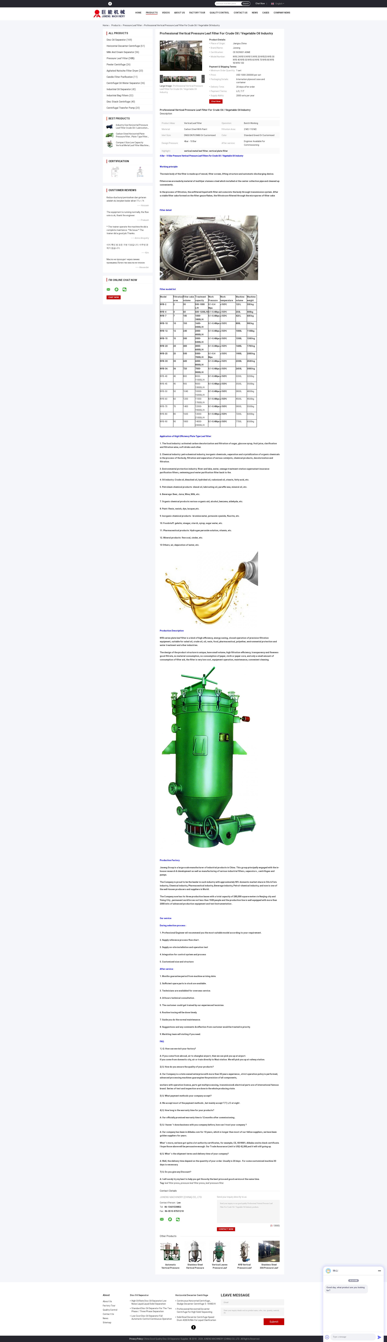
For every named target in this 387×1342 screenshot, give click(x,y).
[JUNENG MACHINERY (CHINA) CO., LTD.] (109, 13)
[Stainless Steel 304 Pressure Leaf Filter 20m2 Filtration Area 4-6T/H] (269, 1251)
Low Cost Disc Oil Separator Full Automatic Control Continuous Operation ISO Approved (152, 1318)
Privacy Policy (136, 1339)
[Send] (379, 1337)
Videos (166, 12)
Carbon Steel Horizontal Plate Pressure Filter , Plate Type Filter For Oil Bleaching (131, 137)
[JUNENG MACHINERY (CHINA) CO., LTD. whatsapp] (118, 289)
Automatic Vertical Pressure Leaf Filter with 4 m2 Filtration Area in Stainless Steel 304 (170, 1266)
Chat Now (260, 3)
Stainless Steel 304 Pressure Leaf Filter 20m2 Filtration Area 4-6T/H (269, 1266)
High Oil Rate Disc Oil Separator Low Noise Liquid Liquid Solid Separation (149, 1302)
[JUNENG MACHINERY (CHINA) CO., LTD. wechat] (126, 289)
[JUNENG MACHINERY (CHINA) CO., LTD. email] (110, 289)
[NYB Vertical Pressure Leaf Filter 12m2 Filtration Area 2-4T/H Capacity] (244, 1251)
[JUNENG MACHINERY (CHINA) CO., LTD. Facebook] (110, 4)
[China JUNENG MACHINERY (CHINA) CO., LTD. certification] (115, 171)
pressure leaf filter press (193, 1183)
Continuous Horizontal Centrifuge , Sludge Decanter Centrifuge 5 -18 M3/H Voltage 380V (196, 1303)
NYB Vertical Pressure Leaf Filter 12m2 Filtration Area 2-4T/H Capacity (244, 1266)
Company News (282, 12)
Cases (265, 12)
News (255, 12)
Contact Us (240, 12)
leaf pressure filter (215, 1183)
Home (138, 12)
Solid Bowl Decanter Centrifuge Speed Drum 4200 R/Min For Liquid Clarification (196, 1318)
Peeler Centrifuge (116, 64)
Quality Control (219, 12)
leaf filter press (172, 1183)
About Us (179, 12)
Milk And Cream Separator (120, 52)
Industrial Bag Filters (117, 95)
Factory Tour (197, 12)
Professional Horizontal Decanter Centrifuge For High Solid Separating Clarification (194, 1311)
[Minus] (379, 1271)
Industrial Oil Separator (119, 89)
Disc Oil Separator (116, 39)
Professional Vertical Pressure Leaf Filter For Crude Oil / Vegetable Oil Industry (181, 89)
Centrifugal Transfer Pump (121, 107)
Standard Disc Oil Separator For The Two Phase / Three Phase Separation (152, 1310)
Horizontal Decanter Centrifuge (123, 46)
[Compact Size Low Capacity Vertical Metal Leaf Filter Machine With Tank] (110, 144)
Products (152, 12)
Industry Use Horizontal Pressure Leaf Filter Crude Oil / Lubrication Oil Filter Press (132, 128)
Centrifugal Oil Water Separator (123, 83)
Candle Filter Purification (120, 76)
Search (246, 4)
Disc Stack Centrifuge (118, 101)
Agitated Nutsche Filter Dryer (122, 70)
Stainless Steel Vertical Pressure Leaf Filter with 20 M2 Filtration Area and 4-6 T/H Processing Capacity (195, 1266)
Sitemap (107, 1322)
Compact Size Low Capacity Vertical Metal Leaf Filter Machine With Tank (132, 145)
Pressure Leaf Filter (132, 25)
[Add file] (327, 1337)
